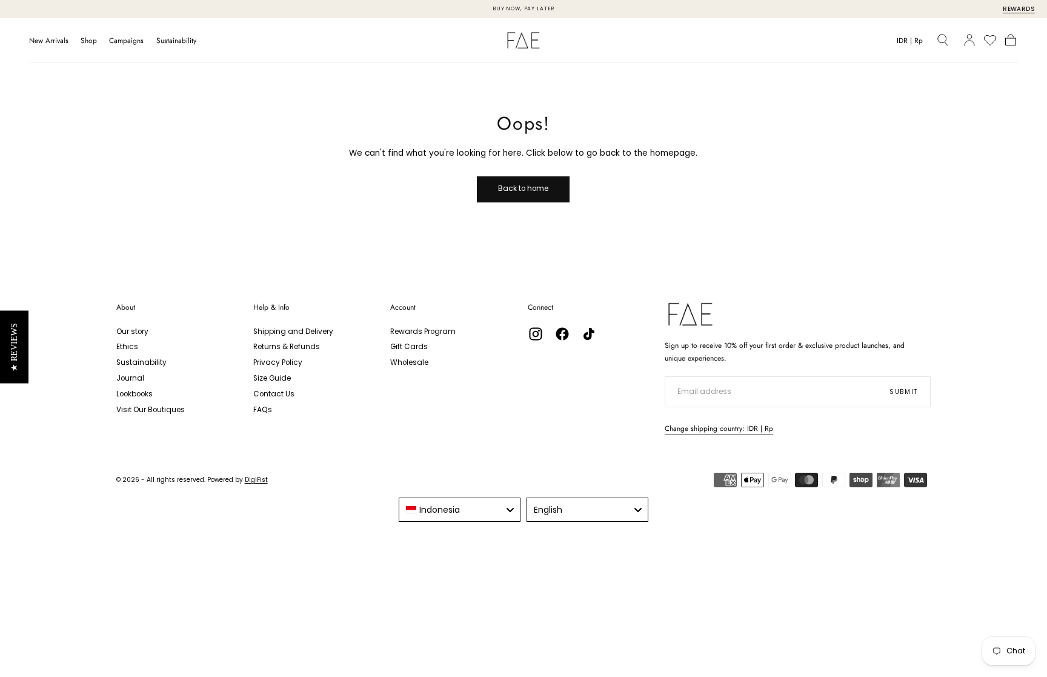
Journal (130, 378)
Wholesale (409, 362)
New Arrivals (48, 40)
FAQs (262, 410)
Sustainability (176, 40)
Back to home (523, 188)
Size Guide (272, 378)
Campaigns (126, 40)
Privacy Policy (277, 362)
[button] (910, 42)
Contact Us (273, 394)
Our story (132, 331)
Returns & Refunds (286, 347)
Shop (89, 40)
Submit (903, 391)
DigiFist (256, 479)
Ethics (127, 347)
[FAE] (690, 314)
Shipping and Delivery (293, 331)
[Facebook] (562, 334)
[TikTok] (589, 334)
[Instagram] (535, 334)
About (125, 307)
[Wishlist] (990, 40)
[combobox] (459, 510)
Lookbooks (134, 394)
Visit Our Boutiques (150, 410)
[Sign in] (969, 40)
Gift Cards (409, 347)
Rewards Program (423, 331)
